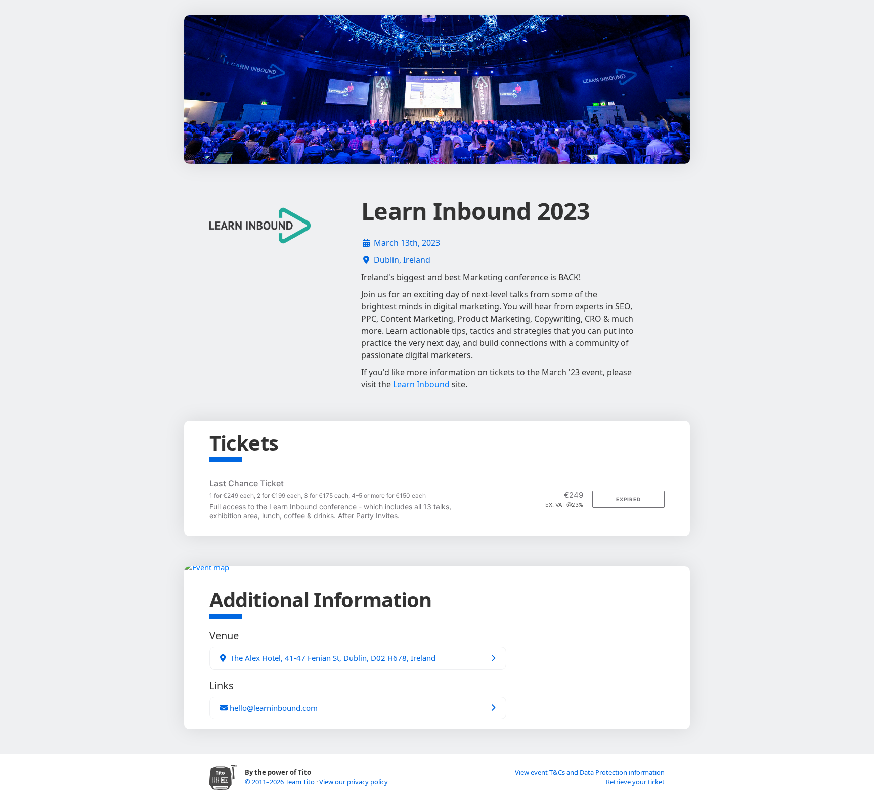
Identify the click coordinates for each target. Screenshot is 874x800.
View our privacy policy (353, 781)
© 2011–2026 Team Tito (280, 781)
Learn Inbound (421, 384)
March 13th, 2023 (407, 242)
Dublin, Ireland (402, 259)
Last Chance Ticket (246, 483)
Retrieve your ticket (635, 781)
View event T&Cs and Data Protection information (590, 772)
